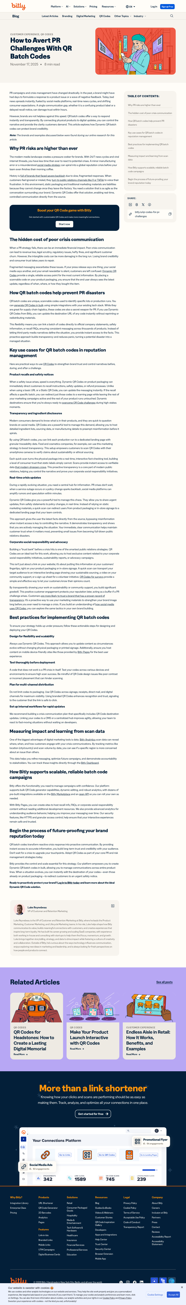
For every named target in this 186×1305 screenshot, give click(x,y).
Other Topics (121, 16)
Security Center (103, 1249)
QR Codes (104, 16)
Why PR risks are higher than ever (144, 105)
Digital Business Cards (49, 1254)
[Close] (182, 1287)
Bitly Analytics (87, 739)
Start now (64, 224)
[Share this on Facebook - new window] (149, 204)
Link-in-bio (44, 1235)
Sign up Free (167, 6)
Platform (56, 6)
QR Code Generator (48, 1207)
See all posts (164, 982)
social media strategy (48, 165)
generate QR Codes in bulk (28, 305)
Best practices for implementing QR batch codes (148, 146)
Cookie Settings (155, 1294)
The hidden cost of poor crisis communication (150, 112)
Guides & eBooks (103, 1207)
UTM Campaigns (46, 1249)
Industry (138, 16)
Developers (100, 1229)
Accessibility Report (161, 1236)
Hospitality (72, 1215)
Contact (156, 1227)
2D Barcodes (45, 1212)
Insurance (72, 1240)
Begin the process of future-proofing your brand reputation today (148, 181)
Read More (19, 1054)
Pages (41, 1222)
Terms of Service (132, 1212)
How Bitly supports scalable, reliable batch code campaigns (148, 169)
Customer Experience (24, 34)
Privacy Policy (130, 1203)
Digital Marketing (85, 16)
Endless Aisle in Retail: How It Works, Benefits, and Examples (148, 1040)
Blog (15, 16)
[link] (121, 1282)
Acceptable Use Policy (134, 1217)
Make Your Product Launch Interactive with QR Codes (89, 1037)
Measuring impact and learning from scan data (148, 157)
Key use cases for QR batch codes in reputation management (145, 134)
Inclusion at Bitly (160, 1212)
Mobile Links (44, 1244)
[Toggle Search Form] (172, 16)
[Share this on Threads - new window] (137, 204)
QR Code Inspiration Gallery (105, 1223)
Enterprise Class (18, 1207)
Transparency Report (134, 1227)
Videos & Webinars (104, 1212)
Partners (156, 1217)
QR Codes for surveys (91, 576)
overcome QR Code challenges (78, 402)
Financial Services (75, 1244)
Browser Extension (104, 1253)
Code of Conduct (132, 1222)
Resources (108, 6)
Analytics (43, 1217)
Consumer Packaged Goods (77, 1209)
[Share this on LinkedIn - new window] (130, 204)
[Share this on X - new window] (143, 204)
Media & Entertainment (74, 1221)
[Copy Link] (170, 214)
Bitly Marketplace (60, 794)
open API (84, 794)
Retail (69, 1203)
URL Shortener (46, 1203)
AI (67, 6)
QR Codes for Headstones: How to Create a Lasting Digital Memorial (34, 1040)
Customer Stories (103, 1217)
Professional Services (77, 1249)
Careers (156, 1207)
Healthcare (72, 1235)
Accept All (173, 1294)
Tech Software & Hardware (75, 1229)
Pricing (93, 6)
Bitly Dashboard (90, 762)
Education (72, 1254)
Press (154, 1222)
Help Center (101, 1239)
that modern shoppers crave (30, 467)
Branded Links (45, 1240)
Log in (154, 6)
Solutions (79, 6)
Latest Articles (50, 16)
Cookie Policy (130, 1207)
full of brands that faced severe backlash (42, 175)
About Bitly (157, 1203)
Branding (67, 16)
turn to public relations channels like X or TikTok (78, 180)
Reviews (156, 1231)
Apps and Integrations (106, 1234)
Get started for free (90, 1114)
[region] (93, 1294)
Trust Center (101, 1244)
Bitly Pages (84, 652)
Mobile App (100, 1258)
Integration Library (19, 1203)
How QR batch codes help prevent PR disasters (146, 122)
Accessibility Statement (158, 1243)
